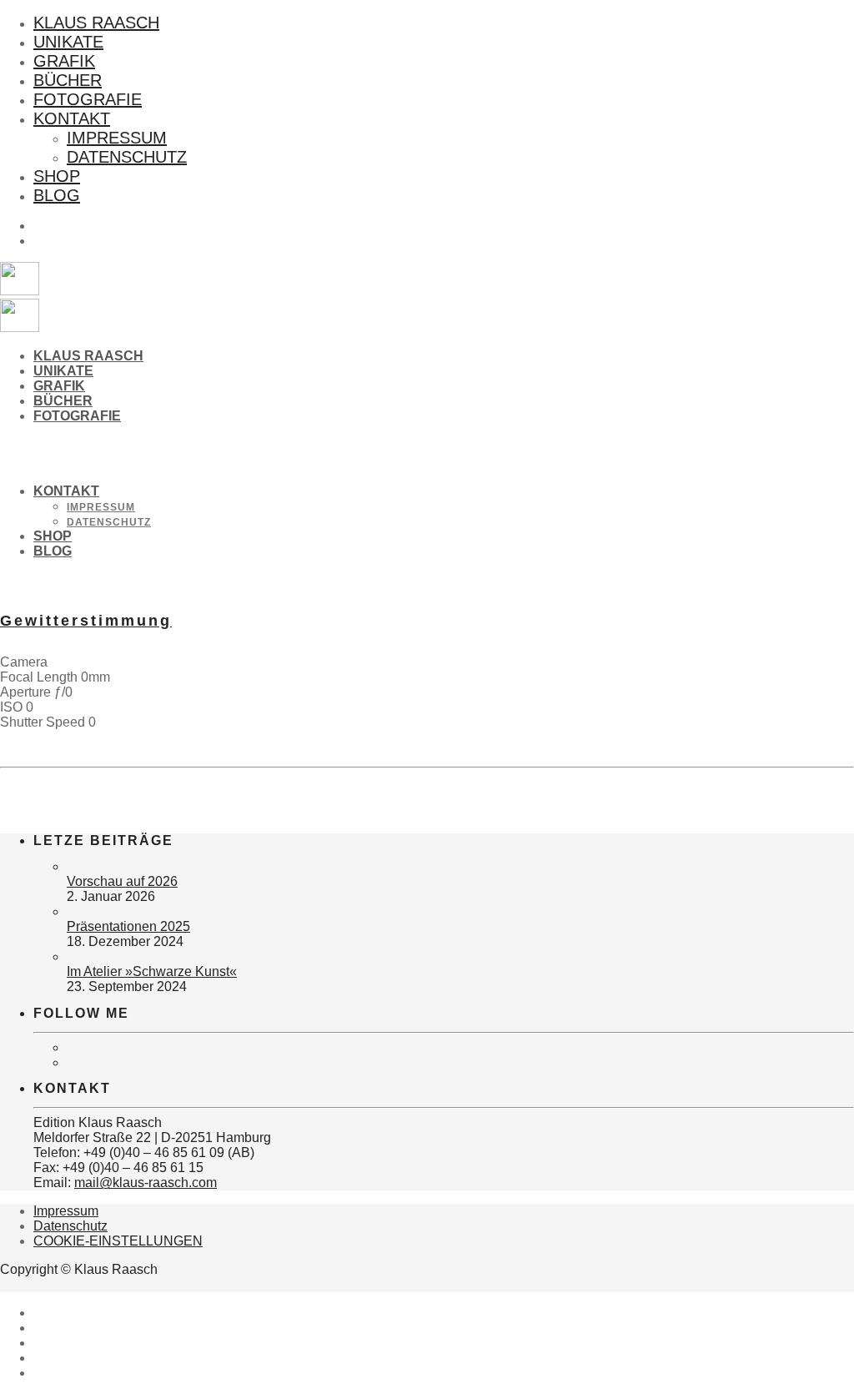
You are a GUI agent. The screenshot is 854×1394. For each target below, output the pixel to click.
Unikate (68, 42)
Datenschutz (127, 157)
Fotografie (87, 99)
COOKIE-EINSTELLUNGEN (118, 1241)
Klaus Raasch (96, 22)
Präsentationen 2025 (128, 926)
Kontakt (71, 118)
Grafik (64, 61)
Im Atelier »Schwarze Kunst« (152, 971)
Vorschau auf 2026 (122, 881)
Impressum (117, 137)
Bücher (67, 80)
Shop (56, 176)
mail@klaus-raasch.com (145, 1182)
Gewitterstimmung (86, 620)
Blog (56, 195)
